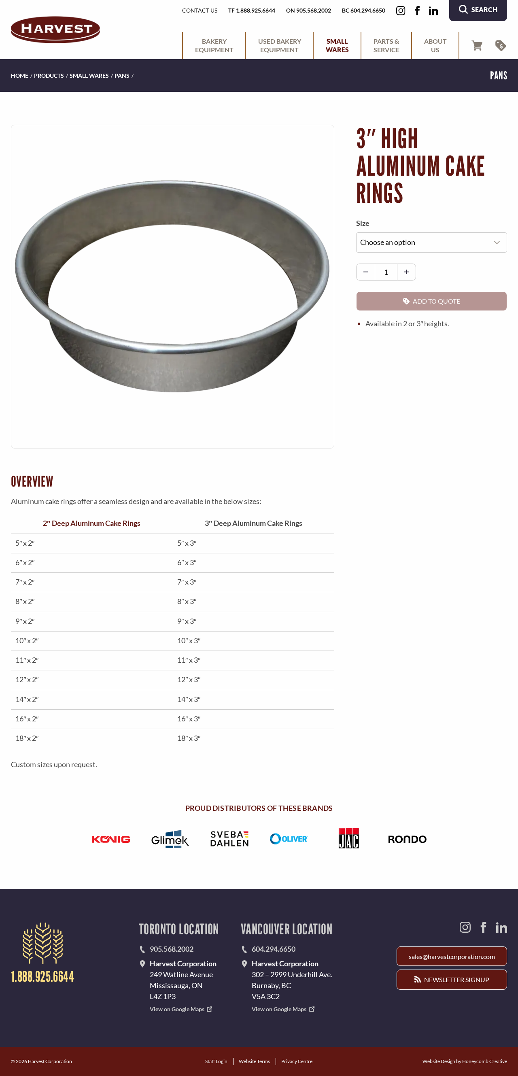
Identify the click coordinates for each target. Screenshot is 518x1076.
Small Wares (89, 75)
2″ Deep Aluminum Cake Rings (91, 523)
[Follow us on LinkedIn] (433, 10)
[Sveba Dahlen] (229, 839)
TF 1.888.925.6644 (251, 10)
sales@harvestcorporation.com (452, 956)
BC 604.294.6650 (363, 10)
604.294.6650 (273, 948)
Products (49, 75)
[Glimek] (170, 839)
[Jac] (348, 839)
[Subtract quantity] (365, 272)
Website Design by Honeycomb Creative (464, 1061)
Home (19, 75)
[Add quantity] (406, 272)
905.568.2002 (171, 948)
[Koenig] (111, 839)
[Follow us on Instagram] (400, 10)
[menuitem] (214, 46)
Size (362, 223)
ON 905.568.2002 (308, 10)
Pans (122, 75)
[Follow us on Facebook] (417, 10)
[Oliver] (289, 839)
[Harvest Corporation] (55, 29)
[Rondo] (407, 839)
